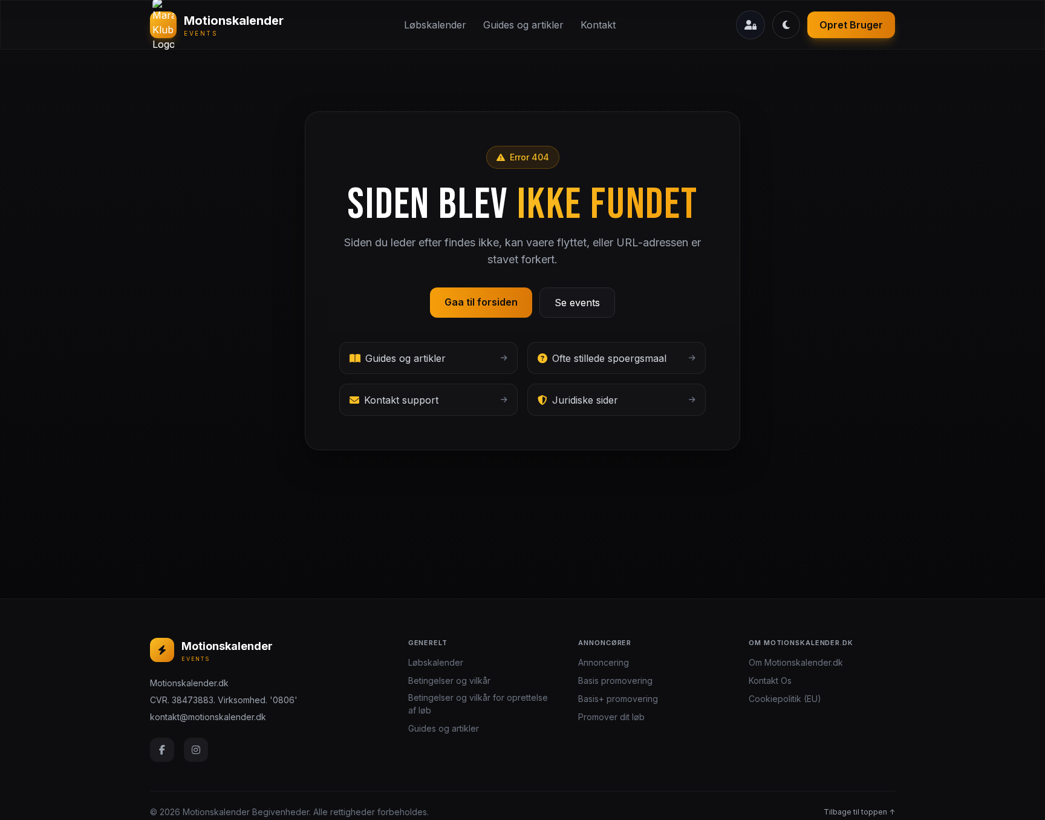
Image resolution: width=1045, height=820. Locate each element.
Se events (577, 303)
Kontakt (598, 25)
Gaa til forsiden (481, 302)
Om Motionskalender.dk (796, 662)
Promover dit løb (611, 717)
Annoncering (603, 662)
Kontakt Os (770, 680)
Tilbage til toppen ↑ (859, 811)
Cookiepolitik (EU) (785, 699)
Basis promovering (615, 680)
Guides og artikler (523, 25)
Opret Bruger (851, 25)
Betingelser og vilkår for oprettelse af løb (478, 703)
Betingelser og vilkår (449, 680)
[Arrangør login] (750, 24)
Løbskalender (435, 25)
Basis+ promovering (618, 699)
